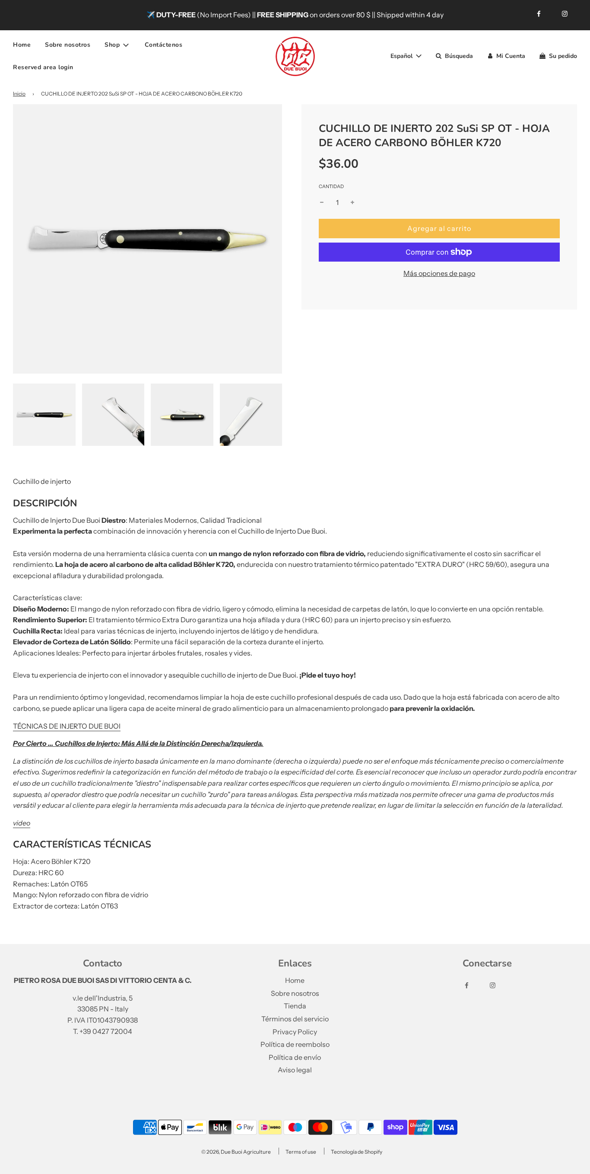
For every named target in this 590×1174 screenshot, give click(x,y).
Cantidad (331, 186)
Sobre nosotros (67, 45)
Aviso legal (295, 1069)
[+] (352, 203)
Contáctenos (164, 45)
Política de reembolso (295, 1044)
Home (22, 45)
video (21, 823)
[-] (322, 203)
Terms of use (300, 1151)
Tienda (295, 1005)
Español (402, 56)
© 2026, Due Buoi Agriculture (236, 1151)
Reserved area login (43, 67)
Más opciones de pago (439, 273)
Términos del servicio (295, 1018)
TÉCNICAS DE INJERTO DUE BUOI (67, 726)
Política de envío (295, 1057)
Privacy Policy (295, 1031)
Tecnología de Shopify (356, 1151)
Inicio (19, 93)
